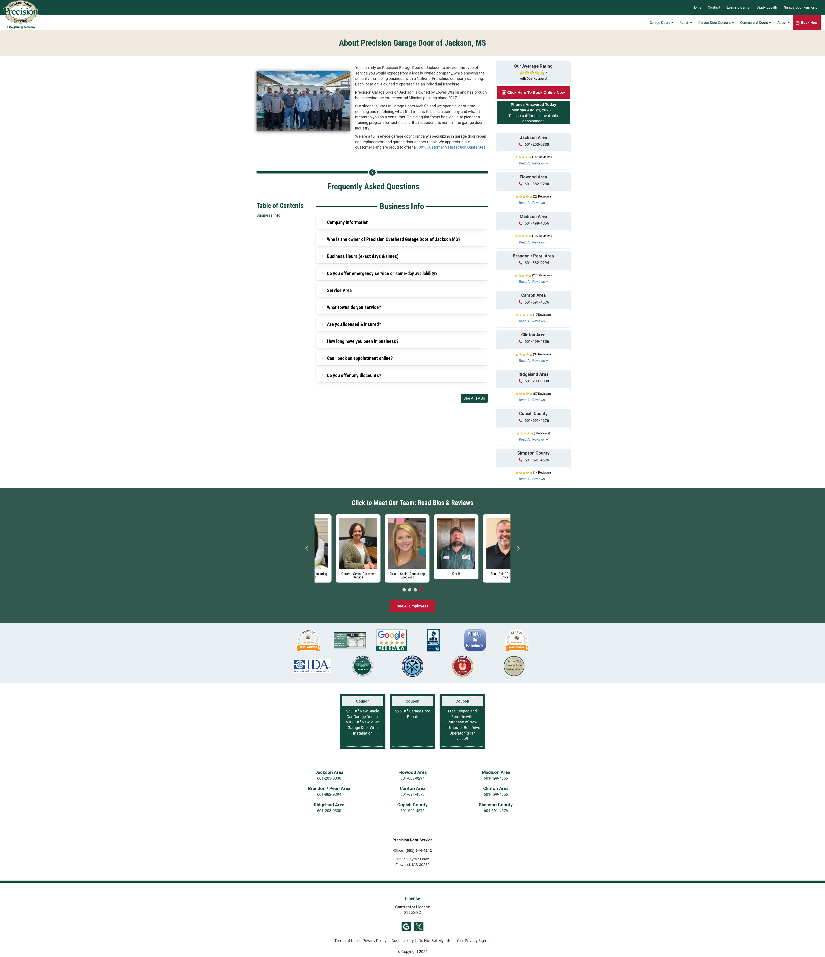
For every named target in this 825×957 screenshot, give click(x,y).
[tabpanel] (339, 547)
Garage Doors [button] (660, 23)
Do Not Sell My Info (435, 940)
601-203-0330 (536, 144)
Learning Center (739, 8)
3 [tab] (415, 590)
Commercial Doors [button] (754, 23)
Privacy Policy (375, 940)
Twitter (418, 926)
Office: (412, 850)
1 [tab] (404, 590)
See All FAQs (474, 398)
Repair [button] (685, 23)
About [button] (782, 23)
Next (518, 548)
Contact (714, 8)
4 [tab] (421, 590)
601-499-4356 (536, 223)
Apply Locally (767, 8)
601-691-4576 (536, 302)
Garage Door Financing (800, 8)
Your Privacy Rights (473, 940)
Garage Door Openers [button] (715, 23)
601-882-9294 (536, 184)
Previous (307, 548)
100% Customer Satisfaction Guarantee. (451, 147)
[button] (533, 160)
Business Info (268, 215)
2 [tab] (410, 590)
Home (696, 8)
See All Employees (413, 606)
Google (406, 926)
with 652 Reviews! (533, 78)
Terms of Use (346, 940)
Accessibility (402, 940)
